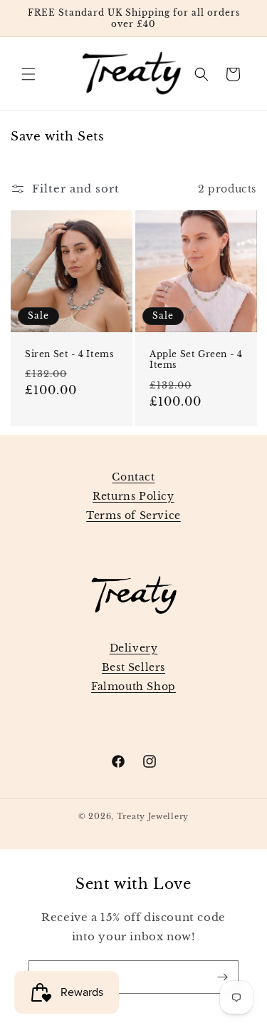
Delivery (134, 648)
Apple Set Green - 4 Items (196, 360)
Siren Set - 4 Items (69, 354)
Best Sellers (133, 667)
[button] (28, 74)
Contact (133, 477)
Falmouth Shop (133, 686)
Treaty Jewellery (153, 816)
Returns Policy (133, 496)
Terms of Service (133, 515)
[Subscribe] (222, 977)
